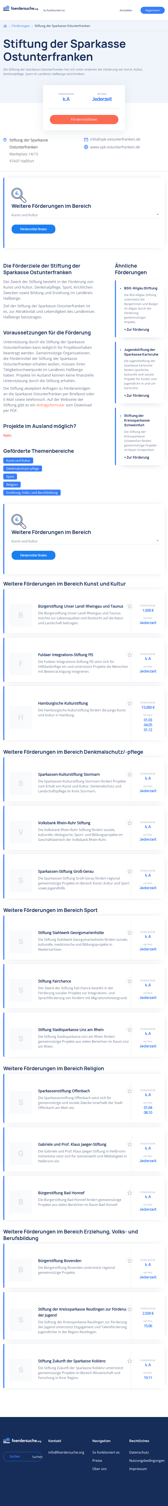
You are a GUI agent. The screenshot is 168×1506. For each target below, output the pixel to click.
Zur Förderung (138, 329)
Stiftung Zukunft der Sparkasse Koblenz (72, 1360)
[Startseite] (22, 9)
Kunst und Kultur (18, 460)
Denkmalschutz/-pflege (22, 468)
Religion (12, 484)
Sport (10, 476)
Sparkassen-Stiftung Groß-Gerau (66, 871)
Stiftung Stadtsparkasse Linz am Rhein (71, 1029)
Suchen (35, 1457)
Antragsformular (50, 404)
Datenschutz (139, 1452)
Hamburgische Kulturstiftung (63, 703)
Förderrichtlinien (84, 119)
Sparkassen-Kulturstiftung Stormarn (69, 774)
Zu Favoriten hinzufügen (129, 606)
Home (5, 25)
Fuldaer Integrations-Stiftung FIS (65, 654)
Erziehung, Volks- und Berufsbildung (32, 492)
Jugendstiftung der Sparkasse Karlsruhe (141, 352)
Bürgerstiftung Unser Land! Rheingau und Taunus (80, 606)
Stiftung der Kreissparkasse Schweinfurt (137, 420)
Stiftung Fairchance (54, 981)
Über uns (99, 1469)
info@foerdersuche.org (66, 1452)
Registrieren (152, 10)
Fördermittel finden (33, 229)
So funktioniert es (54, 10)
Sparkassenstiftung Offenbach (64, 1090)
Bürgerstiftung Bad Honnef (61, 1192)
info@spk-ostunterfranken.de (115, 139)
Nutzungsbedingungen (147, 1460)
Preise (97, 1460)
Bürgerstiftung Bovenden (59, 1260)
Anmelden (126, 10)
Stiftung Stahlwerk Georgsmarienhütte (71, 932)
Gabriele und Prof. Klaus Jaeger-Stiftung (72, 1144)
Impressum (138, 1469)
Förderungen (21, 26)
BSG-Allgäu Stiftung (140, 288)
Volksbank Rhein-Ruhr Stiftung (64, 822)
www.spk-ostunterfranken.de (115, 146)
